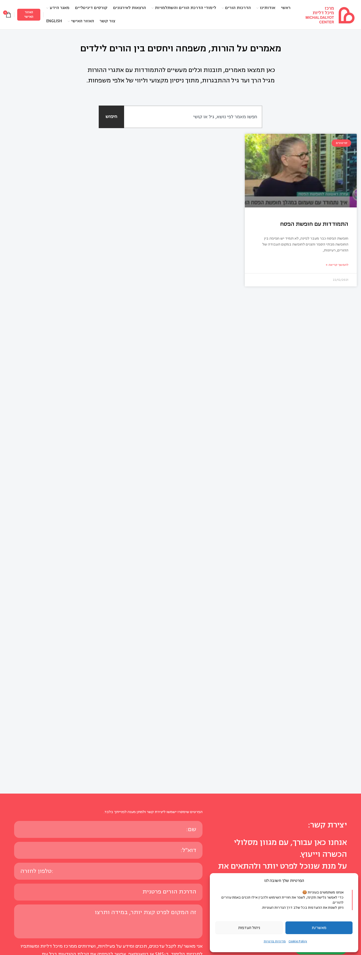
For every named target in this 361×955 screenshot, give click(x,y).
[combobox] (187, 117)
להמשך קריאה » (337, 265)
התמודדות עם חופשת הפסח (314, 224)
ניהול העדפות (249, 927)
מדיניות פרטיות (275, 941)
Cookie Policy (298, 941)
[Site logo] (330, 14)
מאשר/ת (319, 927)
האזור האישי (28, 14)
